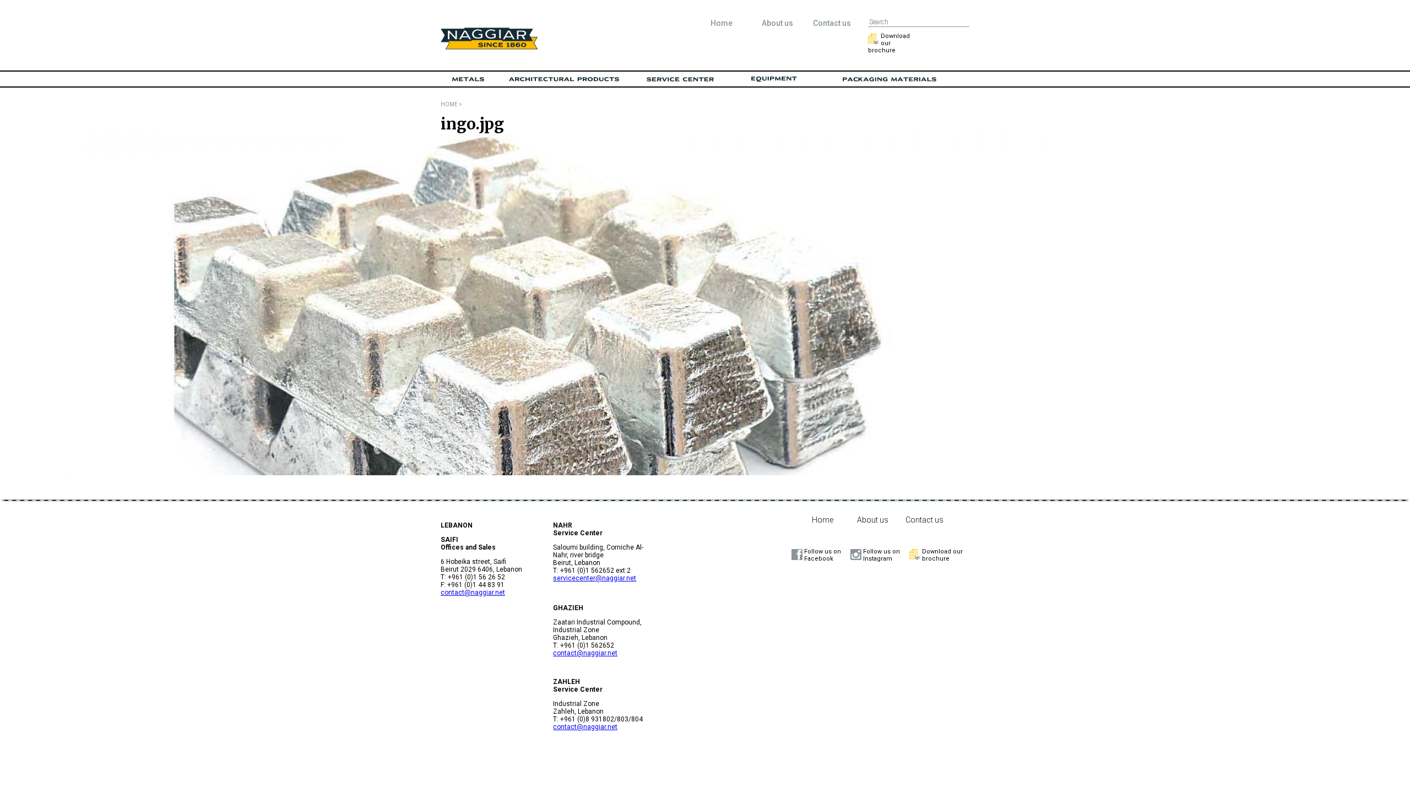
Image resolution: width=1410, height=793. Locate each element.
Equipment (774, 79)
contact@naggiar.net (473, 592)
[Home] (489, 47)
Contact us (832, 23)
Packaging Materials (889, 79)
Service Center (680, 79)
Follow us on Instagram (881, 555)
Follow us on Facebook (822, 555)
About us (777, 23)
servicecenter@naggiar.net (594, 578)
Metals (468, 79)
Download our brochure (889, 43)
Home (722, 23)
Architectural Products (564, 79)
